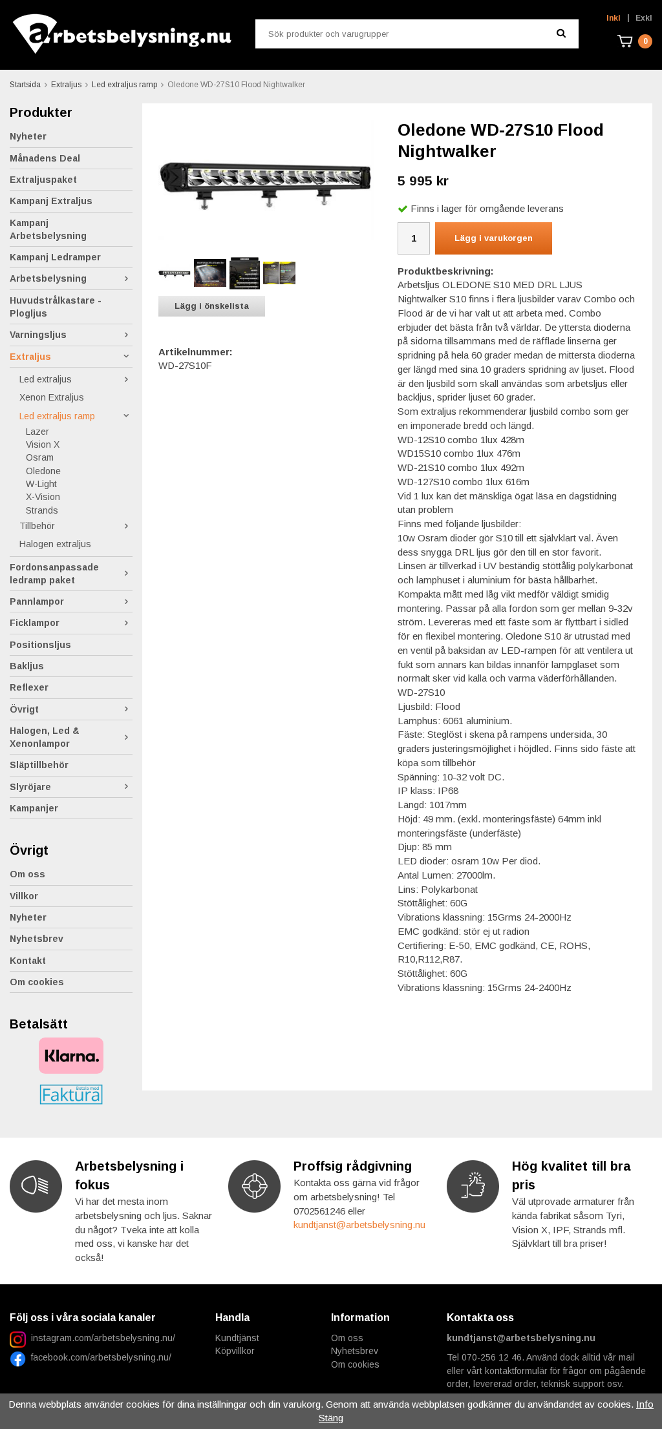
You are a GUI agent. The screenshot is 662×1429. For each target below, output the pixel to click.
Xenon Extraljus (51, 397)
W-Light (41, 484)
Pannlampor (37, 601)
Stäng (331, 1417)
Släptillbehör (39, 765)
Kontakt (28, 960)
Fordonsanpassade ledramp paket (54, 573)
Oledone (43, 471)
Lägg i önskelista (212, 306)
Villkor (24, 896)
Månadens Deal (45, 158)
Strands (42, 510)
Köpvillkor (235, 1351)
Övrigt (24, 709)
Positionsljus (40, 645)
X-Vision (43, 497)
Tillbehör (37, 526)
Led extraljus (45, 379)
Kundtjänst (237, 1338)
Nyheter (28, 136)
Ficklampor (34, 623)
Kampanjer (34, 808)
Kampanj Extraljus (51, 201)
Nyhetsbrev (36, 939)
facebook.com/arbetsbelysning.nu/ (98, 1357)
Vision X (42, 444)
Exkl (643, 18)
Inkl (613, 18)
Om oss (27, 874)
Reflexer (29, 687)
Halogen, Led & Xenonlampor (45, 737)
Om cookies (37, 982)
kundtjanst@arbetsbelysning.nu (359, 1224)
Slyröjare (30, 787)
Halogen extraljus (55, 544)
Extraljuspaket (43, 179)
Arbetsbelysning (48, 278)
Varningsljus (38, 334)
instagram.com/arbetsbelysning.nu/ (103, 1338)
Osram (40, 457)
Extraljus (30, 356)
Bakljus (27, 666)
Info (645, 1404)
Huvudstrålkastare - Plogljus (55, 306)
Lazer (37, 431)
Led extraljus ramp (57, 416)
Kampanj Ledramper (55, 257)
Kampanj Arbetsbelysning (48, 229)
